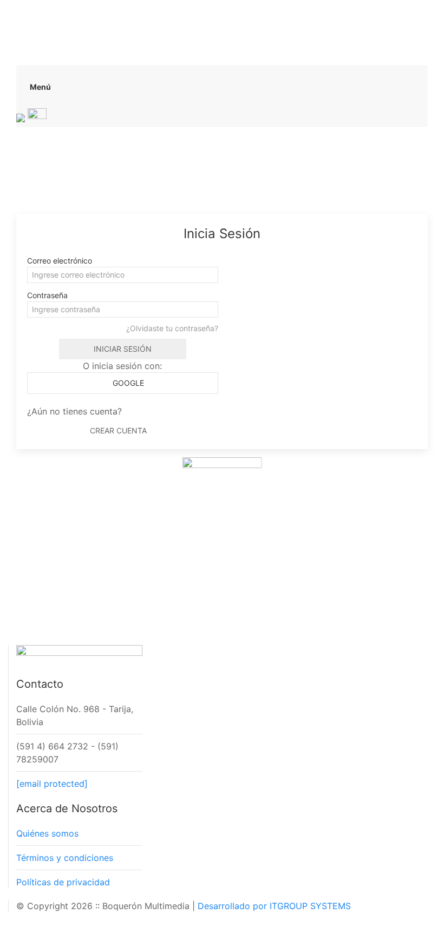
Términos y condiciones (64, 857)
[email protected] (52, 783)
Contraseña (47, 295)
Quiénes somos (47, 833)
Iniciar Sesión (123, 348)
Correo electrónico (59, 260)
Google (127, 382)
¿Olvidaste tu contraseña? (172, 328)
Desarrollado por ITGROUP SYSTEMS (274, 905)
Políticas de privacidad (63, 882)
